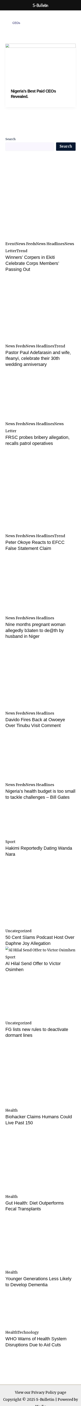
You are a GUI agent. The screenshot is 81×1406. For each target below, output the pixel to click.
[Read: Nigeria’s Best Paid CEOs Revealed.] (40, 63)
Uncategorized (18, 931)
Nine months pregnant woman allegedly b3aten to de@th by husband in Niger (35, 630)
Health (11, 1110)
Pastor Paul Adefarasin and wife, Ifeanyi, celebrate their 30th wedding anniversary (38, 358)
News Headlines (50, 244)
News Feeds (26, 244)
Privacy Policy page (48, 1392)
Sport (10, 841)
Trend (21, 251)
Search (10, 139)
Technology (28, 1332)
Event (10, 244)
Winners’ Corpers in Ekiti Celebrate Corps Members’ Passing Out (32, 263)
